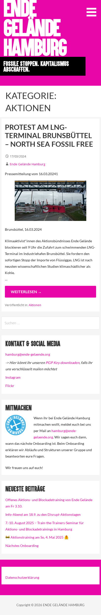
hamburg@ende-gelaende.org (27, 354)
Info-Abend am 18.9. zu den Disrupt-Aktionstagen (43, 514)
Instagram (13, 377)
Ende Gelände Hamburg (27, 164)
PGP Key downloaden (62, 363)
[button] (93, 9)
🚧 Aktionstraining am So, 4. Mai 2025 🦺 (37, 537)
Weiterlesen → (26, 291)
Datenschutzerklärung (22, 577)
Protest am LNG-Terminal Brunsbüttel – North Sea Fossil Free (49, 135)
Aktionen (35, 305)
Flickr (9, 386)
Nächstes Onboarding (21, 545)
